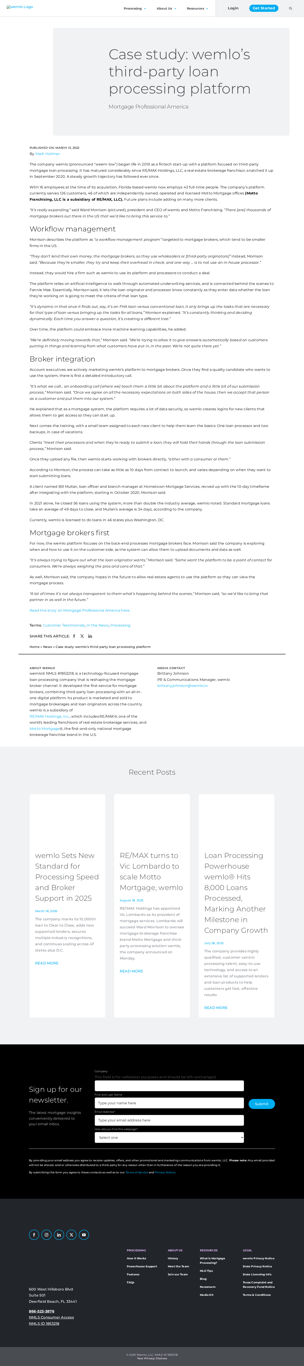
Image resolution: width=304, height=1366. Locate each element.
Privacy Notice (165, 1172)
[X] (82, 636)
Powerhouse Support (142, 1266)
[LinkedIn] (90, 636)
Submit (262, 1104)
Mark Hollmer (47, 154)
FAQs (130, 1282)
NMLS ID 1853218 (44, 1323)
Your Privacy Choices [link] (152, 1358)
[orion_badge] (72, 1246)
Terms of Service (137, 1172)
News (47, 647)
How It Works (136, 1258)
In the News (98, 625)
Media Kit (206, 1295)
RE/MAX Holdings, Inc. (50, 716)
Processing (120, 625)
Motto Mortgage (45, 729)
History (173, 1258)
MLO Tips (206, 1270)
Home (35, 647)
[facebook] (34, 1235)
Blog (203, 1278)
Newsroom (208, 1286)
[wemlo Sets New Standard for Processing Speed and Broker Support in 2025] (67, 797)
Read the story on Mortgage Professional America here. (80, 610)
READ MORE (47, 963)
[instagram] (46, 1235)
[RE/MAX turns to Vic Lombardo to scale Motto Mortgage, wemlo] (152, 797)
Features (133, 1274)
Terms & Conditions (257, 1295)
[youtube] (84, 1235)
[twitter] (71, 1235)
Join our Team (178, 1274)
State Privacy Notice (257, 1266)
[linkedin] (59, 1235)
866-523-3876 (41, 1311)
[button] (290, 8)
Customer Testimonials (64, 625)
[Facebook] (74, 636)
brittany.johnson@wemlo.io (182, 686)
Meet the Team (178, 1266)
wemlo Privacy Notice (259, 1258)
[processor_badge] (43, 1246)
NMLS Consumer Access (51, 1317)
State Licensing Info (257, 1274)
